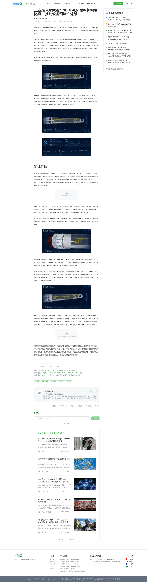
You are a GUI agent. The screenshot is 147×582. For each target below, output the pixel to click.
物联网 (37, 381)
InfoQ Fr (131, 564)
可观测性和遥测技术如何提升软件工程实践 (54, 460)
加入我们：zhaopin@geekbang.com (70, 566)
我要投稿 (52, 561)
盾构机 (69, 381)
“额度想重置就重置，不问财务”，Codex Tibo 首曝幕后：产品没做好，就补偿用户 (119, 19)
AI (74, 3)
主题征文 (67, 3)
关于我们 (52, 559)
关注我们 (52, 568)
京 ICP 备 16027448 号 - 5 (86, 579)
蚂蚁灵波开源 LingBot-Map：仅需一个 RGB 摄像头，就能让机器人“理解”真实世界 (54, 521)
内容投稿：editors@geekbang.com (69, 559)
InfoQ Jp (131, 561)
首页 (48, 3)
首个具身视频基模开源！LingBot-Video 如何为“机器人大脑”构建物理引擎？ (54, 440)
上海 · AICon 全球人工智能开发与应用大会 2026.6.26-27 (105, 561)
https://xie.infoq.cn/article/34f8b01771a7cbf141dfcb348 (62, 373)
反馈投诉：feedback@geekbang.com (70, 564)
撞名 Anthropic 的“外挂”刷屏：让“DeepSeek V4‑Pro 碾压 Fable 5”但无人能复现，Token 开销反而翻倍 (120, 49)
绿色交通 (53, 381)
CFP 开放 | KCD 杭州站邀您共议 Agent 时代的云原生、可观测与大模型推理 (120, 55)
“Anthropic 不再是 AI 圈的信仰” (118, 43)
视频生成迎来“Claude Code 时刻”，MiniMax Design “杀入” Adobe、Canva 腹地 (119, 38)
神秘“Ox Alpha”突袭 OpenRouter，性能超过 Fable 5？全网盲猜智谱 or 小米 (120, 31)
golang (81, 3)
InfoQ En (131, 559)
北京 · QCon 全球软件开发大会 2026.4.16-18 (102, 559)
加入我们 (52, 566)
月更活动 (57, 3)
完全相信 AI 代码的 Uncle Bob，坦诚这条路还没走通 (119, 25)
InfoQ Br (131, 566)
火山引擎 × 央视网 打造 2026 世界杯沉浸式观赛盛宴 (54, 500)
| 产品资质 (117, 579)
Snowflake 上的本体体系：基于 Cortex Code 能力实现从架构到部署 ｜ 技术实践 (54, 480)
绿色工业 (61, 381)
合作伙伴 (52, 564)
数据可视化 (45, 381)
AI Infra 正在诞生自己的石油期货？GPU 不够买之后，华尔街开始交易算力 (119, 61)
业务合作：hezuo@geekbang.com (69, 561)
